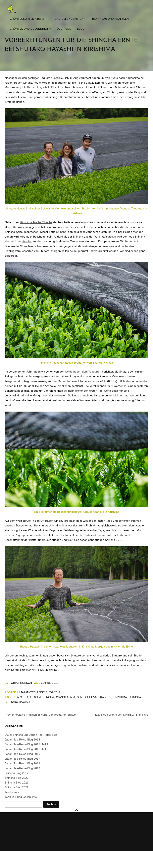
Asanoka (62, 697)
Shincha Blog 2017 (16, 773)
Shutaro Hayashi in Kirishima (44, 87)
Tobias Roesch (20, 682)
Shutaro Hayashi (17, 701)
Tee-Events (12, 792)
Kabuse (105, 697)
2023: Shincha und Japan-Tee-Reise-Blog (31, 734)
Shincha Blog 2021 (16, 782)
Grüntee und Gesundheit (29, 28)
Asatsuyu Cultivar (84, 697)
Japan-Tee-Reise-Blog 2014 (22, 739)
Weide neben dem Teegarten (83, 371)
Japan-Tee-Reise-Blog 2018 (22, 763)
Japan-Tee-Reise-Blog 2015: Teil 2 (26, 749)
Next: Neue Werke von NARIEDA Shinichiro (121, 714)
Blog (80, 28)
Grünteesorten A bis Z (27, 19)
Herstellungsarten (68, 19)
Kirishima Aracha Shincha (36, 222)
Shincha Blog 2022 (16, 787)
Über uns (64, 28)
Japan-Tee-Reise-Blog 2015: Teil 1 (26, 744)
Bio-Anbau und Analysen (111, 19)
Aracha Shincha (42, 697)
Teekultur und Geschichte (21, 796)
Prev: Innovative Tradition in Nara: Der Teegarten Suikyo (40, 714)
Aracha (26, 241)
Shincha (61, 231)
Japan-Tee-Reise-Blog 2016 (22, 753)
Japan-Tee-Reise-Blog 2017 (22, 758)
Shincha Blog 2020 (16, 777)
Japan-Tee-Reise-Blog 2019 (41, 692)
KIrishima (120, 697)
